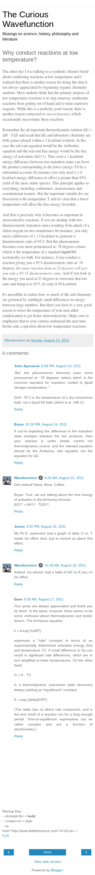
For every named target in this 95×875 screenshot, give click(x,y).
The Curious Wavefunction (28, 19)
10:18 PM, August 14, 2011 (46, 424)
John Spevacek (27, 366)
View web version (47, 862)
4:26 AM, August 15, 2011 (64, 478)
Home (48, 852)
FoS (5, 836)
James (19, 526)
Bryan (19, 424)
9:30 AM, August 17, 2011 (43, 599)
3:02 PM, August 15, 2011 (46, 526)
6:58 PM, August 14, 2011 (61, 366)
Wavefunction (25, 478)
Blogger (57, 870)
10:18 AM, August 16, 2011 (65, 565)
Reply (18, 409)
